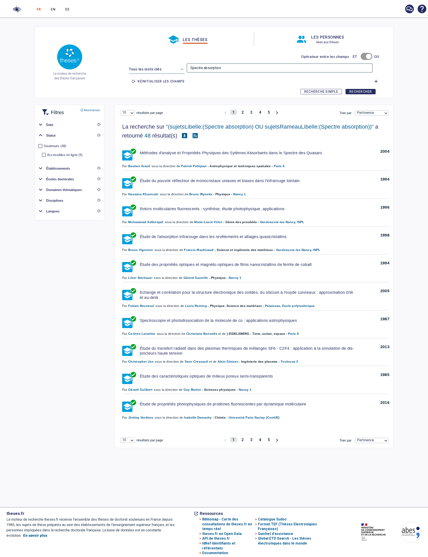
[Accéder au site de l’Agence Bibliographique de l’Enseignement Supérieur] (406, 532)
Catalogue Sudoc (272, 519)
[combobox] (157, 68)
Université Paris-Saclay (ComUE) (254, 417)
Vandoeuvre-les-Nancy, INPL (282, 222)
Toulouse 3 (289, 361)
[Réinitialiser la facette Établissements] (99, 168)
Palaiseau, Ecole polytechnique (290, 306)
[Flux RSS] (195, 135)
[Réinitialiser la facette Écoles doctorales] (99, 179)
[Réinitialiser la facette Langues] (99, 211)
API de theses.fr (216, 538)
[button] (17, 9)
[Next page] (277, 112)
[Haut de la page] (406, 544)
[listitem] (409, 9)
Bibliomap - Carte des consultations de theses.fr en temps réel (227, 524)
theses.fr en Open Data (222, 534)
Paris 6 (279, 166)
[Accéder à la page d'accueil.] (69, 57)
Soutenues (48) (54, 146)
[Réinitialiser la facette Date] (99, 124)
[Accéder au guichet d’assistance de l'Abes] (409, 9)
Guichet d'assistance (275, 534)
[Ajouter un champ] (376, 81)
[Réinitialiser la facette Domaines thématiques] (99, 190)
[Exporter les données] (184, 135)
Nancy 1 (239, 194)
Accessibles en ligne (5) (64, 155)
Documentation (215, 553)
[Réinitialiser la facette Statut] (99, 135)
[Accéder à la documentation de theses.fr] (422, 9)
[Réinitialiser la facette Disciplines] (99, 200)
